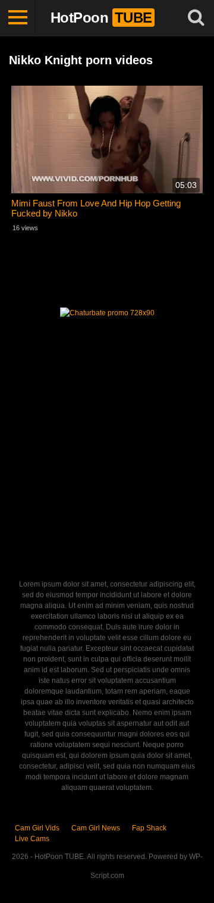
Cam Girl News (95, 828)
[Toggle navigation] (18, 18)
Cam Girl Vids (37, 828)
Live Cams (32, 839)
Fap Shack (149, 828)
